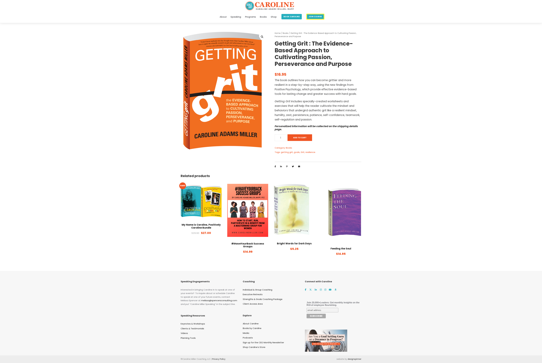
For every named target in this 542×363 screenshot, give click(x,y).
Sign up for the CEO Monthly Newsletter (263, 342)
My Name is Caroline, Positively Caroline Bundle (201, 226)
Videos (184, 333)
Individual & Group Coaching (257, 289)
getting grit (287, 152)
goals (297, 152)
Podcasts (248, 337)
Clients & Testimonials (192, 328)
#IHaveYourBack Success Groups (247, 245)
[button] (262, 36)
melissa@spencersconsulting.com (219, 300)
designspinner (354, 359)
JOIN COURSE (315, 16)
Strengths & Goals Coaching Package (262, 299)
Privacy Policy (218, 359)
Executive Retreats (253, 294)
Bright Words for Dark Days (294, 243)
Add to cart (299, 137)
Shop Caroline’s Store (254, 347)
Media (246, 333)
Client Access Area (253, 303)
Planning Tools (188, 337)
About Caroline (251, 323)
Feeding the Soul (341, 248)
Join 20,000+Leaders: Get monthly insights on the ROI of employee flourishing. (333, 303)
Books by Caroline (252, 328)
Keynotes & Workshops (193, 323)
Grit (302, 152)
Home (278, 33)
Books (285, 33)
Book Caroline (292, 16)
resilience (310, 152)
